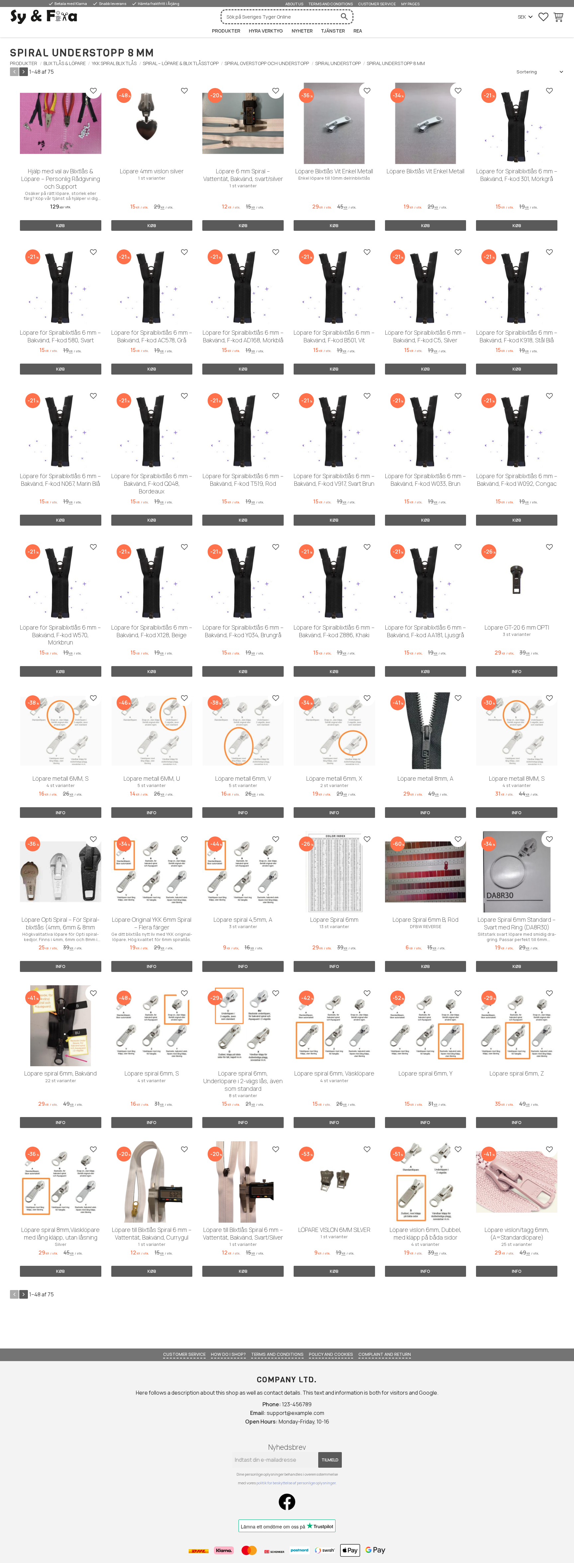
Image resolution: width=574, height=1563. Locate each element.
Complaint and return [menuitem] (384, 1354)
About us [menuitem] (294, 3)
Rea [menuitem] (357, 31)
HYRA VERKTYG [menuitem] (266, 31)
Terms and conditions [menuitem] (331, 3)
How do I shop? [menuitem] (228, 1354)
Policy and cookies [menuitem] (331, 1354)
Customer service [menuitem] (377, 3)
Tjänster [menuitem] (333, 31)
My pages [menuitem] (410, 3)
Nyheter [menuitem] (302, 31)
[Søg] (344, 16)
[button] (543, 17)
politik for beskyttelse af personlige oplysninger (295, 1482)
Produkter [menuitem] (226, 31)
